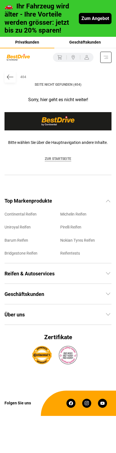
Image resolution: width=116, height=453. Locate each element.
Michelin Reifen (73, 214)
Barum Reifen (16, 240)
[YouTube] (102, 403)
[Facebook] (70, 403)
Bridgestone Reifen (21, 253)
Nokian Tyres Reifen (77, 240)
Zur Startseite (58, 159)
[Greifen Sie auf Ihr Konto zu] (86, 57)
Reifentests (70, 253)
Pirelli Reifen (70, 227)
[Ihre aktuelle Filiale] (73, 57)
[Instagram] (86, 403)
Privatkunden (27, 42)
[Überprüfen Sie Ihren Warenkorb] (59, 57)
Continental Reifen (21, 214)
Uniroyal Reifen (18, 227)
